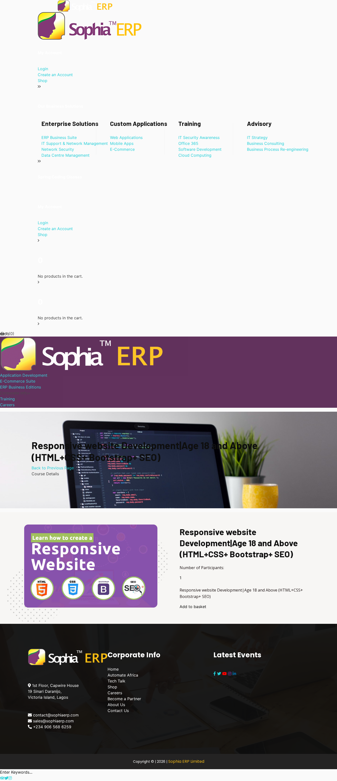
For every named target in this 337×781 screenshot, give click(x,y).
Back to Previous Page (53, 467)
